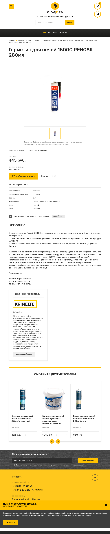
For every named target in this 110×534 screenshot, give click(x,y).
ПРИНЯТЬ (10, 522)
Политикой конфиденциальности (17, 516)
